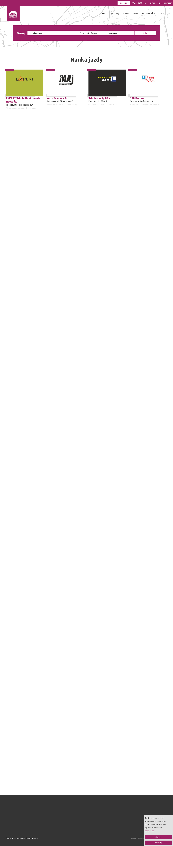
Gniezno (9, 192)
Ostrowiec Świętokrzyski (141, 515)
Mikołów (133, 334)
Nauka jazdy (31, 108)
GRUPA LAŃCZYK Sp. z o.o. (22, 600)
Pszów (133, 145)
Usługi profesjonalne (103, 340)
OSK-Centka (13, 189)
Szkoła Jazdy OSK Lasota (145, 512)
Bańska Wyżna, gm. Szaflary (142, 236)
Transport (10, 246)
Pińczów (92, 101)
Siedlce (50, 519)
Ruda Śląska (52, 475)
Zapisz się (114, 13)
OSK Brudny (137, 98)
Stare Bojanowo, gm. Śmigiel (18, 236)
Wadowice (51, 101)
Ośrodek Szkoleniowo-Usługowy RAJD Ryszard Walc (148, 281)
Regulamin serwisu (32, 838)
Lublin (8, 377)
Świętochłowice (54, 559)
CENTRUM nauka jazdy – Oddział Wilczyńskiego (103, 190)
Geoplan (64, 827)
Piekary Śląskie (136, 381)
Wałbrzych (51, 287)
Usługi (135, 13)
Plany (125, 13)
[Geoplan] (13, 13)
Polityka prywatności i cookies (15, 838)
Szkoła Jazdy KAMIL (100, 98)
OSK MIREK (95, 233)
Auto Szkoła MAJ (57, 98)
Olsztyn (50, 196)
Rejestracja (124, 3)
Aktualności (148, 13)
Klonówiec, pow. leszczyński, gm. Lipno (64, 240)
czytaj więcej (149, 831)
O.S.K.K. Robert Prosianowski (148, 556)
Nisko (8, 428)
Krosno (50, 149)
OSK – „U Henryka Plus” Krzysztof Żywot (144, 328)
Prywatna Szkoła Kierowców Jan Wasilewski (105, 143)
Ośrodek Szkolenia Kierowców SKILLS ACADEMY (106, 470)
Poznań (9, 471)
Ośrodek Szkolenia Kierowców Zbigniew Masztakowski (148, 422)
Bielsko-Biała (12, 519)
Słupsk (9, 563)
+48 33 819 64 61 (139, 3)
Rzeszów (10, 105)
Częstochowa (94, 475)
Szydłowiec (11, 334)
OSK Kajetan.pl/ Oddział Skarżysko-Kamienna (62, 328)
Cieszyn (133, 101)
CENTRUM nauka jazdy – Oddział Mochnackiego (144, 190)
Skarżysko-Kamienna (56, 334)
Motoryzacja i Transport (15, 108)
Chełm (91, 334)
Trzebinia (92, 563)
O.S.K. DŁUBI (55, 556)
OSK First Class (15, 374)
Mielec (91, 287)
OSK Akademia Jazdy (101, 512)
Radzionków (135, 287)
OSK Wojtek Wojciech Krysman (24, 233)
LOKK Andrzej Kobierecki (103, 421)
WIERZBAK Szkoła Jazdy (21, 468)
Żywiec (133, 559)
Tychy (90, 236)
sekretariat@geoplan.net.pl (160, 3)
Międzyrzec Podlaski (15, 287)
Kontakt (162, 13)
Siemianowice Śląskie (16, 149)
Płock (49, 428)
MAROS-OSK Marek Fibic (144, 142)
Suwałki (91, 149)
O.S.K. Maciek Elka (141, 233)
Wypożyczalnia (21, 246)
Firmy (103, 13)
